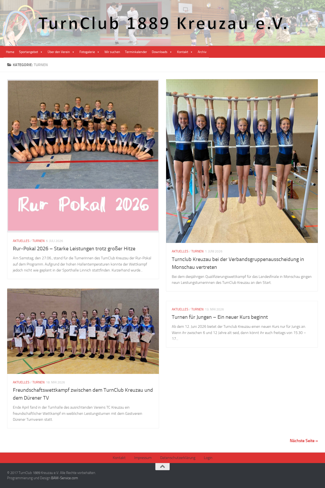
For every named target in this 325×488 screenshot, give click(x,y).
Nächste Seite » (304, 440)
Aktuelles (21, 241)
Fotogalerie (87, 52)
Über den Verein (59, 52)
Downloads (159, 52)
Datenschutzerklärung (177, 457)
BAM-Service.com (64, 478)
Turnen (38, 241)
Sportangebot (28, 52)
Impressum (143, 457)
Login (208, 457)
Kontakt (182, 52)
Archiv (202, 52)
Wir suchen (112, 52)
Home (10, 52)
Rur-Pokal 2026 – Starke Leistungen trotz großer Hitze (74, 249)
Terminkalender (136, 52)
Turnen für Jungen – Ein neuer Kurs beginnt (220, 317)
